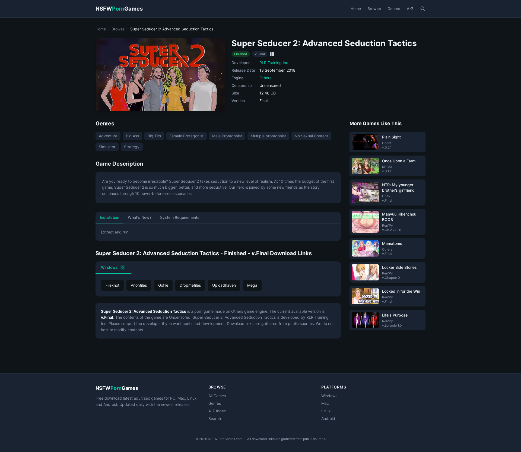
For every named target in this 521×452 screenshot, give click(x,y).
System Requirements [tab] (179, 217)
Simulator (107, 146)
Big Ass (132, 136)
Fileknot (112, 285)
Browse (374, 8)
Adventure (108, 136)
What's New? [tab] (139, 217)
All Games (217, 395)
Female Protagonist (187, 136)
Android (328, 418)
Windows (112, 267)
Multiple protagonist (268, 136)
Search (214, 418)
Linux (326, 411)
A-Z (410, 8)
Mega (252, 285)
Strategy (131, 146)
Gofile (163, 285)
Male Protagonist (227, 136)
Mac (325, 403)
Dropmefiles (190, 285)
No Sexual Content (311, 136)
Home (356, 8)
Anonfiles (139, 285)
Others (265, 77)
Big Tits (154, 136)
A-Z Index (217, 411)
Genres (393, 8)
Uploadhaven (224, 285)
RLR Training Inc (273, 62)
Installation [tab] (109, 217)
